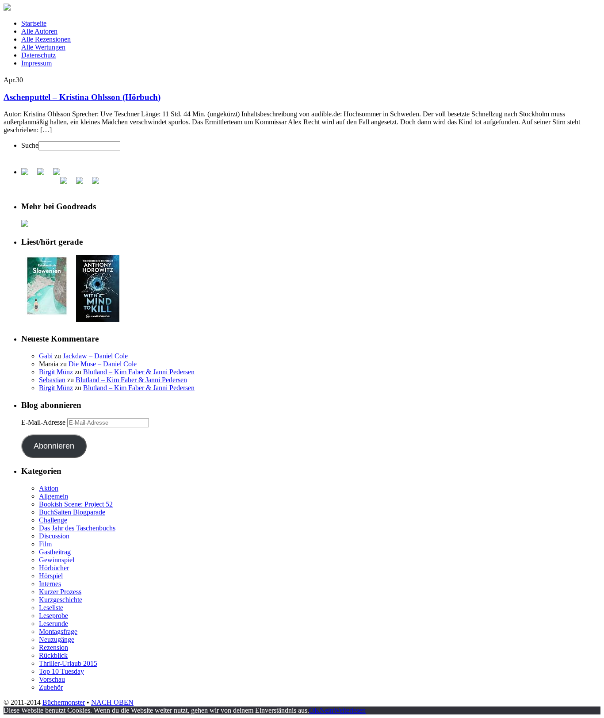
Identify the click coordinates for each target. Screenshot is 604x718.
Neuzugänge (56, 639)
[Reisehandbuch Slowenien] (47, 314)
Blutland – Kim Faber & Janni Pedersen (139, 372)
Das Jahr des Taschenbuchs (77, 528)
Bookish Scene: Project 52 (76, 504)
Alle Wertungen (43, 47)
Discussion (54, 536)
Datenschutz (38, 55)
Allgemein (53, 496)
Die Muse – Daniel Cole (103, 364)
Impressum (36, 63)
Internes (50, 583)
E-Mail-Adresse (44, 422)
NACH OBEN (112, 702)
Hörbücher (54, 568)
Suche (29, 145)
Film (45, 544)
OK (314, 710)
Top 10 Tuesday (61, 671)
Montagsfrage (58, 631)
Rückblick (53, 655)
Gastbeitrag (55, 552)
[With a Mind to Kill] (97, 319)
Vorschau (52, 679)
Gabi (46, 356)
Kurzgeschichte (60, 599)
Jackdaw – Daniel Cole (95, 356)
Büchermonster (63, 702)
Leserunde (53, 623)
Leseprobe (53, 615)
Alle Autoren (39, 31)
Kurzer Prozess (60, 591)
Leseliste (51, 607)
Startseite (33, 23)
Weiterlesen (349, 710)
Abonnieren (54, 446)
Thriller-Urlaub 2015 (68, 663)
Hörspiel (51, 576)
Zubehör (51, 687)
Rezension (53, 647)
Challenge (53, 520)
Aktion (48, 488)
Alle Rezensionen (46, 39)
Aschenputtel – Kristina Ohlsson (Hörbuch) (82, 97)
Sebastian (52, 380)
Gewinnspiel (56, 560)
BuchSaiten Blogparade (72, 512)
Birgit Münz (56, 372)
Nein (326, 710)
